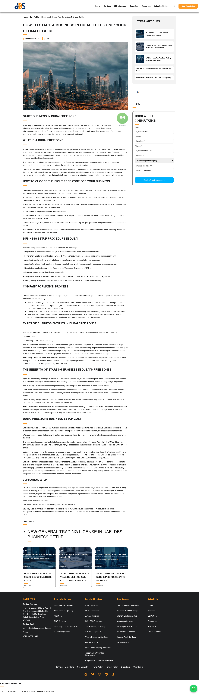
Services (107, 6)
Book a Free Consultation (154, 180)
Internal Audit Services (126, 631)
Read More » (28, 586)
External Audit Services (126, 637)
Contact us (134, 6)
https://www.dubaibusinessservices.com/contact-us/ (46, 511)
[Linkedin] (113, 674)
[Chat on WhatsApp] (193, 688)
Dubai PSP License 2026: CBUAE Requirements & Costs (38, 577)
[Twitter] (92, 674)
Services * (139, 155)
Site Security (82, 667)
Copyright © (138, 667)
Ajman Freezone (92, 615)
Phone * (138, 146)
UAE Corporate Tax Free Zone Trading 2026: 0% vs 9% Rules (111, 577)
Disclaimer (125, 667)
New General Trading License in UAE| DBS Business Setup (75, 534)
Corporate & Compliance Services (99, 660)
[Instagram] (99, 674)
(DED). (88, 268)
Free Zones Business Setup (128, 605)
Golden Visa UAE (92, 642)
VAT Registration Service (127, 626)
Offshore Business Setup (127, 615)
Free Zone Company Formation (98, 647)
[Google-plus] (106, 674)
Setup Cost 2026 (161, 6)
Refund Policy (97, 667)
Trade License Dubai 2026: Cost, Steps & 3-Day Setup (153, 78)
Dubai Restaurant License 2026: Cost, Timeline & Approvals (29, 691)
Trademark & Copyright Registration (94, 653)
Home (97, 6)
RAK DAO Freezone (93, 621)
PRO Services (60, 621)
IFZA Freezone (91, 605)
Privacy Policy (112, 667)
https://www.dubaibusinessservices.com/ (80, 508)
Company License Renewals (66, 626)
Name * (138, 127)
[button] (188, 6)
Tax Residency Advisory (95, 626)
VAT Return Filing (124, 642)
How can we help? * (143, 165)
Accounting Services (125, 621)
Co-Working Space (62, 631)
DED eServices (120, 6)
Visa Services (59, 615)
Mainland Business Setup (127, 610)
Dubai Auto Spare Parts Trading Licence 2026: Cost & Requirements (74, 577)
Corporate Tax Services (63, 605)
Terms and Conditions (65, 667)
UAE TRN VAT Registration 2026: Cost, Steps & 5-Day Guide (153, 70)
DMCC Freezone (92, 610)
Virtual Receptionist (93, 631)
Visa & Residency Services (96, 637)
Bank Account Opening (63, 610)
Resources (146, 6)
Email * (138, 136)
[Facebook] (86, 674)
